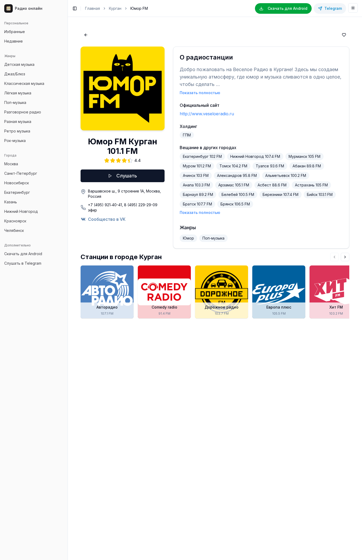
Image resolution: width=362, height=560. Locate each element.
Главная (92, 8)
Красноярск (15, 221)
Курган (115, 8)
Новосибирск (16, 183)
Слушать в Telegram (22, 263)
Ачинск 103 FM (196, 175)
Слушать (126, 175)
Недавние (13, 41)
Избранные (14, 31)
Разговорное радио (22, 112)
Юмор (188, 238)
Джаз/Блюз (14, 74)
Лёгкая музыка (17, 93)
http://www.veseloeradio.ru (207, 113)
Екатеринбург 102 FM (202, 156)
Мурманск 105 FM (304, 156)
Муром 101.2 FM (197, 166)
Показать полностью (200, 92)
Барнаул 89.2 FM (198, 194)
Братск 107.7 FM (197, 204)
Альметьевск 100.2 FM (285, 175)
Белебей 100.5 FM (238, 194)
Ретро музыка (17, 131)
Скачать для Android (23, 253)
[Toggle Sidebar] (67, 280)
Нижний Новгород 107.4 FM (255, 156)
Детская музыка (19, 64)
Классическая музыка (24, 83)
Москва (11, 164)
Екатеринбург (17, 192)
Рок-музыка (15, 140)
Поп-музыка (15, 102)
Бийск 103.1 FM (320, 194)
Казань (10, 202)
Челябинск (14, 230)
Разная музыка (17, 121)
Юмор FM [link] (139, 8)
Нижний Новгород (21, 211)
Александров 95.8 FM (237, 175)
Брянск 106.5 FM (235, 204)
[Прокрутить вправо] (345, 257)
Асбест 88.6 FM (272, 185)
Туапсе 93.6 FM (270, 166)
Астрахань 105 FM (311, 185)
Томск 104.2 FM (233, 166)
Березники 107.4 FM (280, 194)
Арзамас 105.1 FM (233, 185)
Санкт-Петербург (20, 173)
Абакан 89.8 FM (307, 166)
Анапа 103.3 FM (196, 185)
